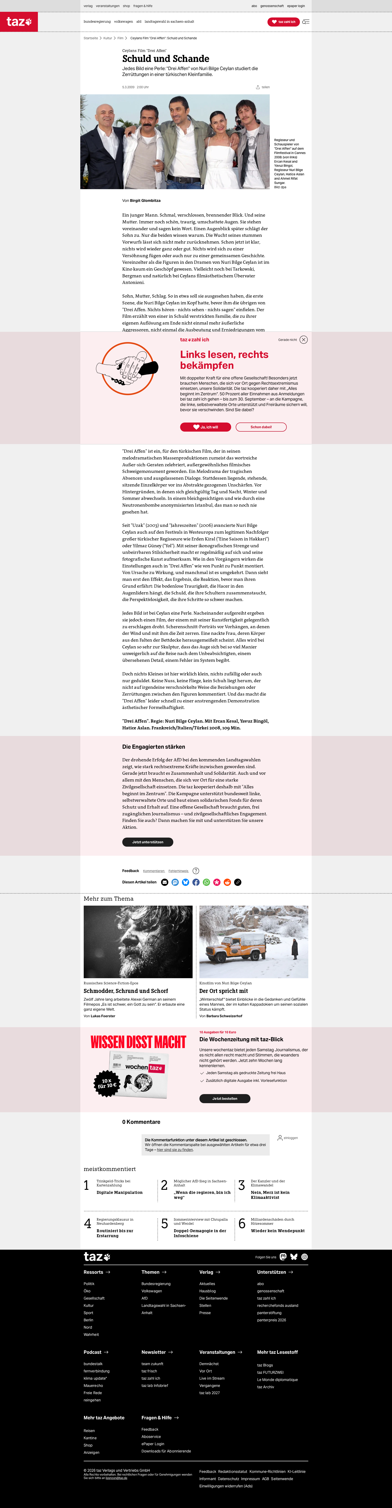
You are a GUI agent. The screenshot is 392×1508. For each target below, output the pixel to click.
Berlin (88, 1320)
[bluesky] (294, 1259)
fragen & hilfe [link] (142, 6)
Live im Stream (212, 1378)
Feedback (150, 1429)
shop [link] (126, 6)
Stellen (205, 1305)
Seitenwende (282, 1478)
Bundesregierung (156, 1283)
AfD (145, 1298)
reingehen (92, 1400)
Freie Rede (93, 1393)
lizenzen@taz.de (116, 1478)
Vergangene (209, 1385)
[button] (305, 22)
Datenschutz (229, 1478)
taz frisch (149, 1371)
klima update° (95, 1378)
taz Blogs (265, 1365)
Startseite (91, 38)
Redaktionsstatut (233, 1471)
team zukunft (152, 1363)
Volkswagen (152, 1291)
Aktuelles (207, 1283)
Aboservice (151, 1436)
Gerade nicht (287, 340)
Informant (208, 1478)
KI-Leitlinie (297, 1471)
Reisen (89, 1430)
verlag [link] (88, 6)
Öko (87, 1291)
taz (97, 1257)
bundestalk (93, 1363)
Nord (88, 1327)
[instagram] (304, 1259)
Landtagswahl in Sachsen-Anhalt (164, 1309)
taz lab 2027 (209, 1393)
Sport (88, 1312)
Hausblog (207, 1291)
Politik (89, 1283)
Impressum (251, 1478)
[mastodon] (283, 1259)
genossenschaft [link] (272, 6)
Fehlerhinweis (179, 871)
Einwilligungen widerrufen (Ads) (225, 1486)
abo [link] (254, 6)
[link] (98, 22)
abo (260, 1283)
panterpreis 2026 (271, 1320)
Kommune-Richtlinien (268, 1471)
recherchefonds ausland (277, 1305)
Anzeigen (91, 1452)
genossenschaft (270, 1291)
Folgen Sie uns (265, 1257)
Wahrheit (91, 1334)
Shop (88, 1445)
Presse (205, 1312)
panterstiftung (269, 1312)
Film (120, 38)
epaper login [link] (296, 6)
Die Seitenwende (213, 1298)
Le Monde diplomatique (277, 1379)
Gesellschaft (94, 1298)
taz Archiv (265, 1387)
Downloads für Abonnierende (166, 1451)
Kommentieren (154, 871)
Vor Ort (205, 1371)
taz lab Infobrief (155, 1385)
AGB (266, 1478)
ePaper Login (153, 1444)
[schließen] (303, 339)
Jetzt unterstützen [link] (147, 842)
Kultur (107, 38)
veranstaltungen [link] (108, 6)
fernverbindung (97, 1371)
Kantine (90, 1438)
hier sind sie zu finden (175, 1149)
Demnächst (209, 1363)
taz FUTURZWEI (270, 1372)
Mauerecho (93, 1385)
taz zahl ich (266, 1298)
